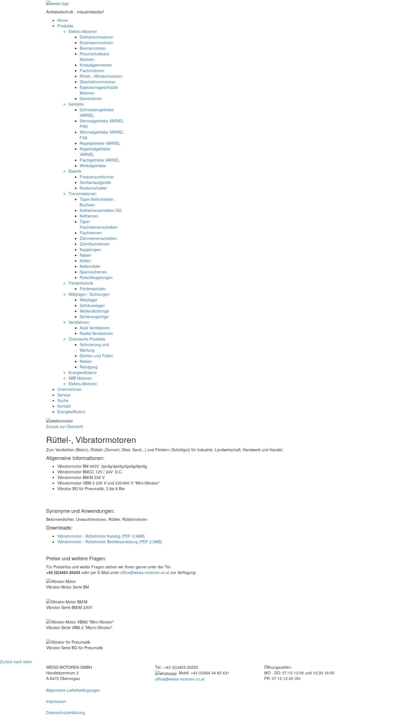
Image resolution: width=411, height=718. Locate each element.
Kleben (86, 361)
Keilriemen (89, 216)
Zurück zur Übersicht (64, 426)
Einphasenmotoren (96, 42)
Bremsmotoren (93, 48)
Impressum (56, 701)
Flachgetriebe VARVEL (100, 160)
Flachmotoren (92, 70)
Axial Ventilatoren (95, 327)
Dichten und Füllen (96, 355)
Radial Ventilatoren (96, 333)
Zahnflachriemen (95, 244)
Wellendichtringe (94, 311)
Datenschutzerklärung (65, 712)
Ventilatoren (78, 322)
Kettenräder (90, 266)
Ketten (85, 260)
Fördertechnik (80, 283)
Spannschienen (93, 272)
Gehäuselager (92, 305)
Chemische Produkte (86, 339)
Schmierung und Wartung (94, 347)
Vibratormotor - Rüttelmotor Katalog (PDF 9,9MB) (101, 536)
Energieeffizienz (82, 372)
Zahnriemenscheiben (98, 238)
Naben (85, 255)
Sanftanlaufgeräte (95, 182)
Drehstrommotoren (96, 37)
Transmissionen (82, 193)
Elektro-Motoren (82, 31)
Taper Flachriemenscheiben (99, 224)
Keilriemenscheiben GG (101, 210)
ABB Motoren (80, 378)
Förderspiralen (93, 288)
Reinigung (89, 367)
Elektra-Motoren (82, 383)
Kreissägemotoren (96, 65)
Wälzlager (88, 300)
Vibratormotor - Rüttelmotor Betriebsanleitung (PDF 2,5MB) (109, 541)
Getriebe (76, 104)
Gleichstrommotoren (98, 81)
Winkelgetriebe (93, 165)
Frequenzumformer (97, 177)
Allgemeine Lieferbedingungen (73, 690)
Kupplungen (90, 249)
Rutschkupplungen (96, 277)
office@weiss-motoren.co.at (144, 572)
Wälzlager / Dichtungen (89, 294)
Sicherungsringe (94, 316)
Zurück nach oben (16, 661)
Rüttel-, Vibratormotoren (101, 76)
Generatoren (91, 98)
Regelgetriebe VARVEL (100, 143)
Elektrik (74, 171)
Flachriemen (91, 232)
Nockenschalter (93, 188)
